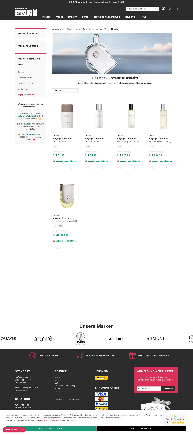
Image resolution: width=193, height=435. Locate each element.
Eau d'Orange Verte (25, 83)
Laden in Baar (30, 129)
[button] (71, 167)
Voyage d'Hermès (26, 94)
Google (89, 2)
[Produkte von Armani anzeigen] (155, 339)
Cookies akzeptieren (51, 428)
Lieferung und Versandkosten (67, 399)
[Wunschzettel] (169, 9)
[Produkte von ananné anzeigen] (43, 339)
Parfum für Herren (28, 46)
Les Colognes (23, 89)
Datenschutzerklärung (50, 420)
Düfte (57, 383)
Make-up (58, 380)
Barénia (21, 72)
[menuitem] (49, 17)
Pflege (57, 377)
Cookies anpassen (141, 428)
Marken (70, 29)
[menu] (111, 17)
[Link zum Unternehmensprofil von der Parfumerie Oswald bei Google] (175, 425)
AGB (74, 420)
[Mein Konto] (163, 9)
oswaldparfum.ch (58, 29)
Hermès (78, 29)
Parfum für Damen (27, 33)
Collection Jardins (25, 77)
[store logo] (26, 12)
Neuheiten (59, 391)
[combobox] (142, 9)
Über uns (58, 396)
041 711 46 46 (23, 405)
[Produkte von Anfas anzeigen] (80, 339)
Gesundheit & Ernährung (65, 385)
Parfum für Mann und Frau (92, 29)
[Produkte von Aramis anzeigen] (118, 339)
